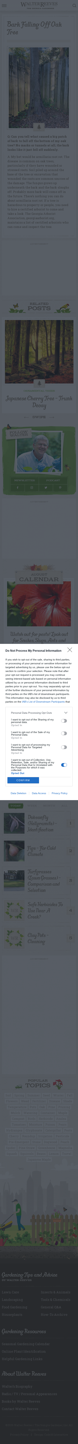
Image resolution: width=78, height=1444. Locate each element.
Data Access (39, 793)
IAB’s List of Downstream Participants (43, 701)
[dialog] (39, 722)
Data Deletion (18, 793)
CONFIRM (23, 780)
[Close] (70, 651)
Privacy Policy (59, 793)
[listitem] (39, 713)
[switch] (64, 721)
